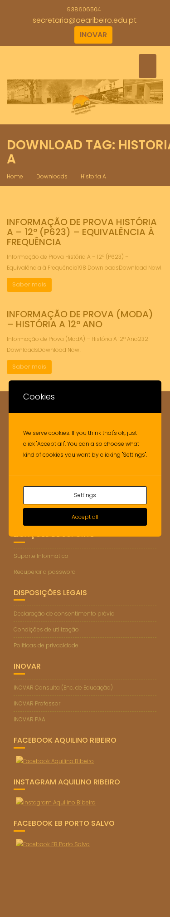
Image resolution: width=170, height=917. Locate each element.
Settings (85, 495)
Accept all (85, 517)
